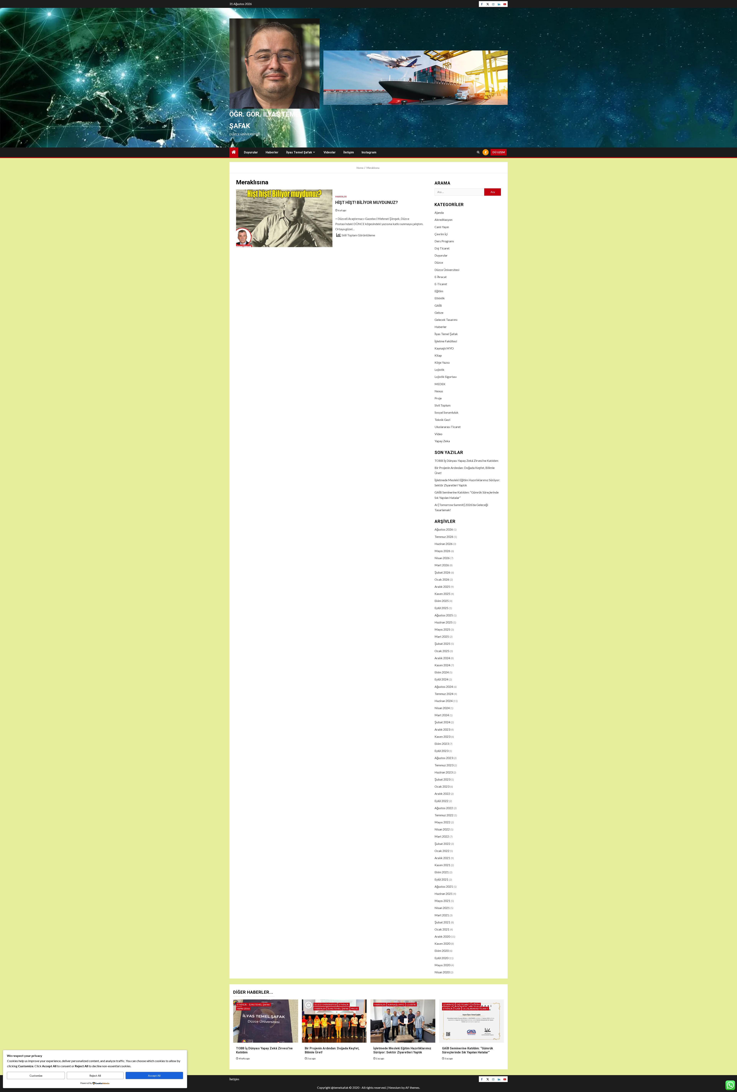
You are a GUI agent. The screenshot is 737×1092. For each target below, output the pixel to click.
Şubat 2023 (442, 779)
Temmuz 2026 (444, 536)
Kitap (438, 355)
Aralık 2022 (442, 793)
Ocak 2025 (442, 651)
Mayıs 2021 (442, 900)
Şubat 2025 (442, 643)
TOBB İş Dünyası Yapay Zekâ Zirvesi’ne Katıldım (466, 460)
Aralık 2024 (442, 658)
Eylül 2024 (441, 679)
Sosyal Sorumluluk (446, 412)
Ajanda (439, 212)
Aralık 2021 (442, 858)
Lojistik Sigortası (446, 376)
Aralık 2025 (442, 586)
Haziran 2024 (444, 701)
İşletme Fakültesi (446, 341)
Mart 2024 (442, 715)
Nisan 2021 (442, 908)
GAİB (438, 305)
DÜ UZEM (498, 152)
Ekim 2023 (442, 743)
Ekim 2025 (442, 601)
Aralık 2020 (442, 936)
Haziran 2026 (444, 544)
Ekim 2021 (442, 872)
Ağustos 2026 (444, 529)
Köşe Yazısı (442, 362)
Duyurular (251, 152)
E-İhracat (441, 277)
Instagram (369, 152)
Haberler (272, 152)
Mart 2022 (442, 836)
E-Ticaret (441, 284)
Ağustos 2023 (444, 758)
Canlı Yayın (442, 227)
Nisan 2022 (442, 829)
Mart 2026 (442, 565)
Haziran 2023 (444, 772)
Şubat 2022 (442, 843)
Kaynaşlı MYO (444, 348)
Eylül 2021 (441, 879)
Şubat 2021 (442, 922)
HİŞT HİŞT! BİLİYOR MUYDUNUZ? (366, 202)
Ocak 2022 (442, 851)
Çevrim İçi (441, 234)
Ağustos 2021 (444, 886)
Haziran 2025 (444, 622)
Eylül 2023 (441, 751)
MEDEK (440, 384)
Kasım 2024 (442, 665)
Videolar (330, 152)
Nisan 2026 (442, 558)
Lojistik (439, 369)
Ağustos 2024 (444, 686)
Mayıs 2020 (442, 965)
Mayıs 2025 (442, 629)
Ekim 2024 (442, 672)
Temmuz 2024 (444, 693)
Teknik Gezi (442, 419)
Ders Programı (444, 241)
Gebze (439, 312)
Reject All (95, 1075)
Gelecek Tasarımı (446, 319)
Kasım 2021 (442, 865)
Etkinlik (440, 298)
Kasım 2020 (442, 943)
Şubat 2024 (442, 722)
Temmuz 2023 (444, 765)
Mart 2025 (442, 636)
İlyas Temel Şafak (299, 152)
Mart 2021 (442, 915)
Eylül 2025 (441, 608)
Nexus (439, 391)
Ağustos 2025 (444, 615)
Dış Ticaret (442, 248)
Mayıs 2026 (442, 551)
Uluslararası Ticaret (448, 427)
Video (438, 434)
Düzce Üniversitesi (447, 270)
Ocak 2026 (442, 579)
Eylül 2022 (441, 801)
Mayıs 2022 (442, 822)
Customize (36, 1075)
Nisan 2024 (442, 708)
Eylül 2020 (441, 958)
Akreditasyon (443, 219)
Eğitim (439, 291)
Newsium (394, 1087)
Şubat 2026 (442, 572)
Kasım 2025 (442, 593)
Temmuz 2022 (444, 815)
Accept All (154, 1075)
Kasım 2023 (442, 736)
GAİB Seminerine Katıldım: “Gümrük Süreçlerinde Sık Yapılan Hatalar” (467, 1050)
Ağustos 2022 (444, 808)
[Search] (478, 152)
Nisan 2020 (442, 972)
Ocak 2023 (442, 786)
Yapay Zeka (442, 441)
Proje (438, 398)
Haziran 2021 (444, 893)
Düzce (439, 262)
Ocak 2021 (442, 929)
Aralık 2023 (442, 729)
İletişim (348, 152)
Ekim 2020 (442, 950)
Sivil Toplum (442, 405)
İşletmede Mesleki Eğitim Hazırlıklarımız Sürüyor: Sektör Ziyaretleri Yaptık (402, 1050)
